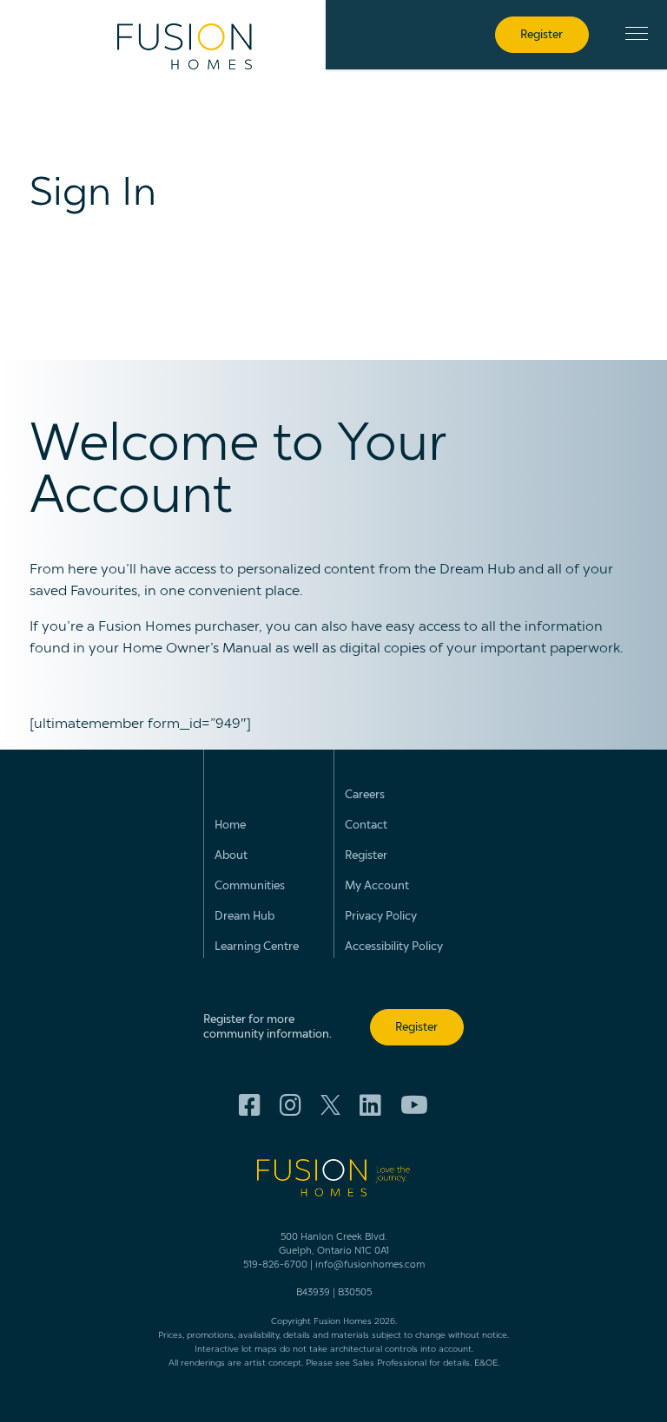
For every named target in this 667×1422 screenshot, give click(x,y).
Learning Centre (257, 947)
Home (230, 825)
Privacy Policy (381, 916)
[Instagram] (290, 1106)
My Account (377, 886)
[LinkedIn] (370, 1106)
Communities (250, 886)
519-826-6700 (275, 1265)
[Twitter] (330, 1106)
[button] (636, 33)
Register (366, 856)
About (231, 856)
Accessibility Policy (394, 947)
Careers (365, 795)
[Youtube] (414, 1106)
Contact (366, 825)
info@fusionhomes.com (370, 1265)
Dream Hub (244, 916)
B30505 (355, 1293)
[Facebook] (250, 1106)
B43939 (313, 1293)
